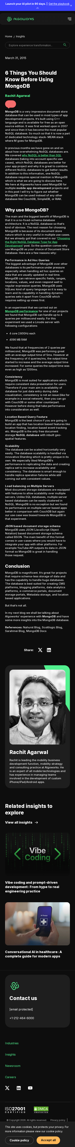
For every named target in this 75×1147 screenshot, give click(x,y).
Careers (10, 1077)
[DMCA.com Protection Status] (41, 1110)
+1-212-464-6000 (21, 1018)
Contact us (23, 998)
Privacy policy (57, 1120)
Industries (12, 1043)
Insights (20, 36)
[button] (10, 104)
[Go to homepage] (19, 19)
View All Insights (18, 822)
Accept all (48, 1140)
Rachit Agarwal (28, 752)
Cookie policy (19, 1140)
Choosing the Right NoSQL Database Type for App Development (37, 242)
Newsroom (12, 1066)
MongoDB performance (21, 311)
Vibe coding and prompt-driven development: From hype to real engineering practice (32, 887)
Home (8, 36)
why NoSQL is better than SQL (41, 155)
